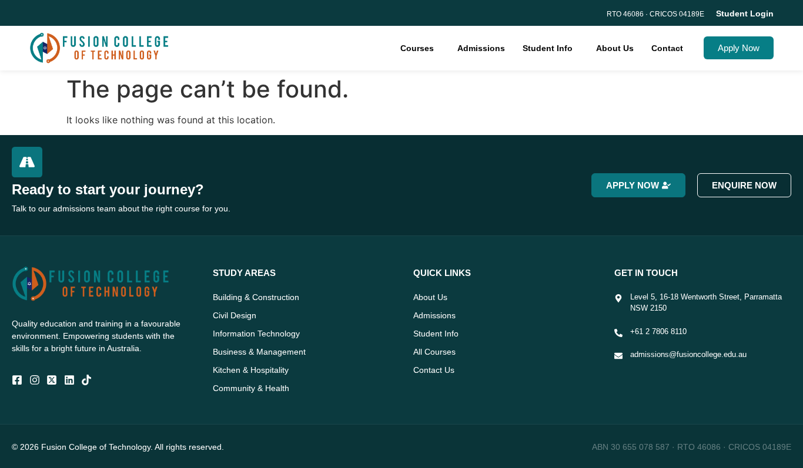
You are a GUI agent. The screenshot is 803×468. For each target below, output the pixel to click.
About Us (615, 48)
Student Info (548, 48)
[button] (420, 48)
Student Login (745, 13)
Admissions (481, 48)
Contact (667, 48)
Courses (417, 48)
